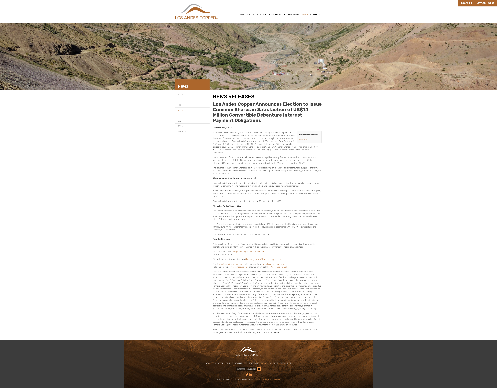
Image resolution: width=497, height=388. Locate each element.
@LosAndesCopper (239, 267)
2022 (180, 115)
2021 (180, 121)
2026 (180, 94)
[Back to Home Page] (197, 11)
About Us (244, 14)
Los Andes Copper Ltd (277, 267)
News (305, 14)
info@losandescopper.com (230, 264)
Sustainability (277, 14)
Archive (182, 131)
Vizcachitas (259, 14)
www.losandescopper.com (274, 264)
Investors (293, 14)
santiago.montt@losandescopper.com (247, 251)
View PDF (303, 139)
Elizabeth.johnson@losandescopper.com (263, 259)
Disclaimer (285, 363)
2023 (180, 110)
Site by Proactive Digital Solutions (268, 379)
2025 (180, 99)
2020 (180, 126)
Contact (315, 14)
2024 (180, 105)
